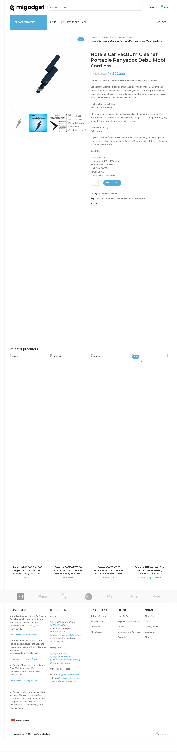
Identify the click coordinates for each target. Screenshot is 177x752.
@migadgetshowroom (60, 656)
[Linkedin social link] (109, 203)
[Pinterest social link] (105, 203)
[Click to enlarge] (15, 106)
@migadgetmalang (59, 653)
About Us (149, 616)
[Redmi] (88, 596)
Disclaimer (150, 631)
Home (94, 37)
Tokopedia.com (98, 616)
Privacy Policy (151, 626)
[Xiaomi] (66, 596)
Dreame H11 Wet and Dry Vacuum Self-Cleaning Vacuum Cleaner (149, 570)
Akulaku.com (97, 631)
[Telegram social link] (115, 203)
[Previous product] (92, 47)
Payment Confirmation (129, 621)
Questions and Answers (129, 631)
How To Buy (124, 616)
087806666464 (73, 634)
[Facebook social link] (99, 203)
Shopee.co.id (97, 621)
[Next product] (99, 47)
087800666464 (57, 631)
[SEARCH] (141, 7)
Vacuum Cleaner (126, 37)
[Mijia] (133, 596)
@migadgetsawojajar (60, 662)
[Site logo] (27, 7)
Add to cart (112, 183)
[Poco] (111, 596)
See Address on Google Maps (24, 634)
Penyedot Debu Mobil (134, 198)
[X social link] (102, 203)
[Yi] (21, 596)
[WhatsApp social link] (112, 203)
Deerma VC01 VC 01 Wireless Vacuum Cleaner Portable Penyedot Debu (109, 570)
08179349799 (57, 641)
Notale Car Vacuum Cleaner (110, 198)
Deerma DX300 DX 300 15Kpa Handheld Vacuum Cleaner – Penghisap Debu (68, 570)
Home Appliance (108, 37)
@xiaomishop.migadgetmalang (65, 659)
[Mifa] (156, 596)
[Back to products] (95, 47)
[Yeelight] (43, 596)
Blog (147, 637)
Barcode (122, 637)
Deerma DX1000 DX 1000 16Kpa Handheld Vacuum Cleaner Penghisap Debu (27, 570)
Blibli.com (95, 626)
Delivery (122, 626)
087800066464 (57, 625)
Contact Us (150, 621)
